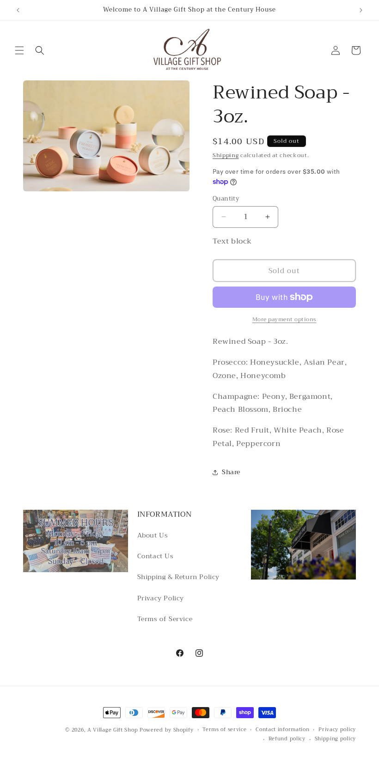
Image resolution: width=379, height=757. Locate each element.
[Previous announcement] (18, 10)
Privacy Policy (160, 598)
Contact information (282, 730)
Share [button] (231, 471)
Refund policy (287, 739)
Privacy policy (337, 730)
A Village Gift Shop (112, 730)
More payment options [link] (284, 319)
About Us (152, 535)
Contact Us (155, 556)
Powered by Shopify (167, 730)
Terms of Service (165, 618)
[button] (19, 50)
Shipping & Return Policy (178, 576)
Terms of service (224, 730)
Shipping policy (335, 739)
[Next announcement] (361, 10)
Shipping (226, 155)
